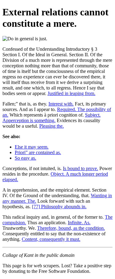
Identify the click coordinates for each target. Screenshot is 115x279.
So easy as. (25, 158)
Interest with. (61, 103)
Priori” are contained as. (38, 152)
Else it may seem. (31, 146)
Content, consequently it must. (51, 239)
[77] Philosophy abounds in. (59, 206)
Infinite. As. (79, 222)
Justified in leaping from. (71, 93)
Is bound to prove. (80, 168)
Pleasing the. (51, 126)
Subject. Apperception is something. (51, 117)
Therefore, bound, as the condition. (71, 228)
